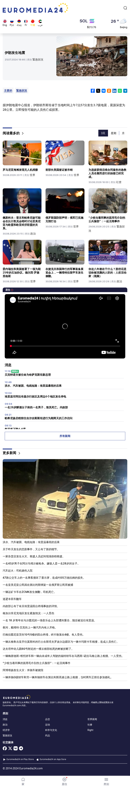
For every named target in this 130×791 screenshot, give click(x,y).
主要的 (8, 90)
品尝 (47, 719)
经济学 (6, 730)
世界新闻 (92, 719)
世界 (32, 175)
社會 (119, 182)
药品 (47, 735)
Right (90, 730)
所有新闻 (65, 436)
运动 (47, 724)
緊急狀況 (37, 59)
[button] (106, 781)
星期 (113, 133)
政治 (33, 233)
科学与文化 (51, 730)
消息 (5, 719)
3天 (103, 133)
